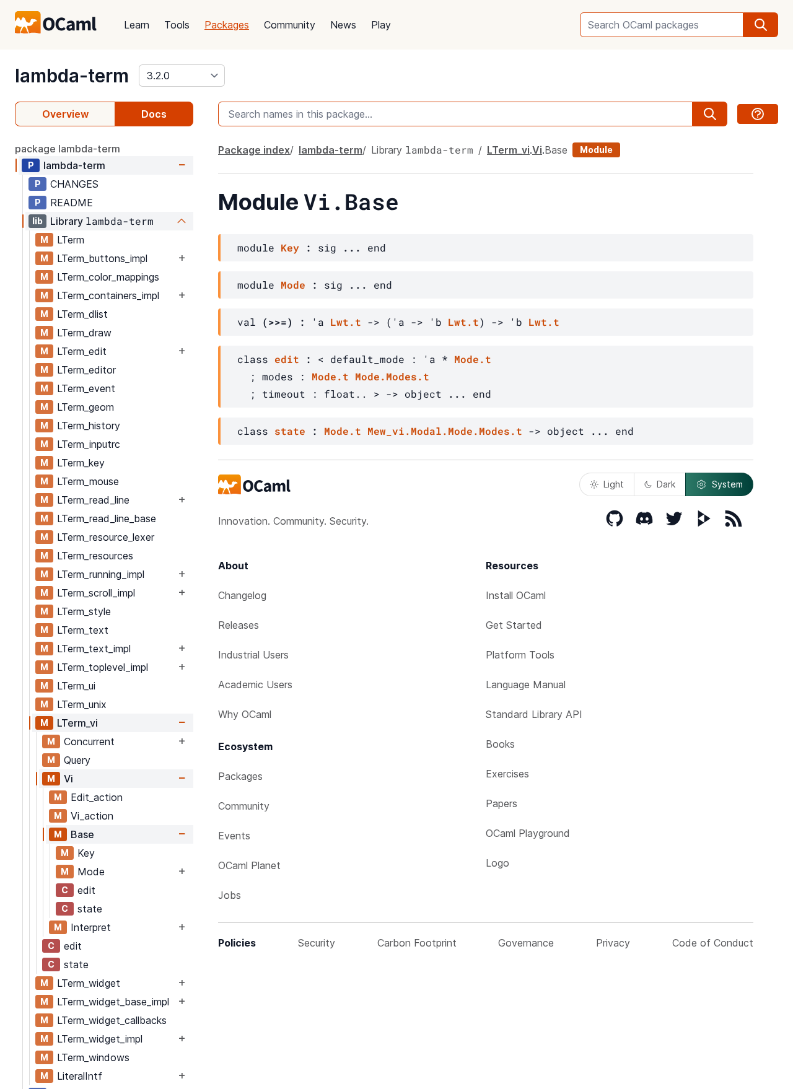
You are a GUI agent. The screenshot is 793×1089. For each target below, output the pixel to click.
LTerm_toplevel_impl (102, 667)
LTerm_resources (95, 555)
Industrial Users (253, 655)
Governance (526, 943)
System (727, 484)
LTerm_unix (82, 704)
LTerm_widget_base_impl (113, 1001)
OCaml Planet (249, 865)
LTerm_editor (86, 370)
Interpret (91, 927)
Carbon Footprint (417, 943)
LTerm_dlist (82, 314)
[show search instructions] (757, 114)
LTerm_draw (84, 332)
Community (289, 25)
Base (82, 834)
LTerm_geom (85, 407)
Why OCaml (244, 714)
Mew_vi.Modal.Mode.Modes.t (444, 430)
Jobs (229, 895)
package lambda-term (67, 148)
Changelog (242, 595)
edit (86, 890)
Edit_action (97, 797)
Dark (666, 484)
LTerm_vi (77, 723)
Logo (497, 863)
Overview (65, 114)
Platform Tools (520, 655)
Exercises (507, 774)
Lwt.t (345, 321)
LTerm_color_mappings (108, 277)
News (343, 25)
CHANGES (74, 184)
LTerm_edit (82, 351)
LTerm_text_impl (94, 648)
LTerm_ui (76, 686)
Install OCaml (516, 595)
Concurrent (89, 741)
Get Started (514, 625)
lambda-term (72, 75)
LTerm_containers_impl (108, 295)
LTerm (70, 240)
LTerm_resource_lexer (105, 537)
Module (596, 149)
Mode (91, 871)
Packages (226, 25)
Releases (238, 625)
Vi (68, 778)
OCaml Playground (528, 833)
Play (381, 25)
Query (77, 760)
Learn (136, 25)
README (71, 202)
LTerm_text (82, 630)
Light (613, 484)
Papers (501, 803)
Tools (177, 25)
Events (234, 835)
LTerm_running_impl (100, 574)
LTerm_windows (93, 1057)
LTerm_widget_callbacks (112, 1020)
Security (316, 943)
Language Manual (526, 684)
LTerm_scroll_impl (96, 593)
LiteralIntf (79, 1076)
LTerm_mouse (88, 481)
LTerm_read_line (93, 500)
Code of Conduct (712, 943)
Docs (154, 114)
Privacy (613, 943)
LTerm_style (84, 611)
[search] (760, 24)
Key (86, 853)
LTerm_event (86, 388)
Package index (254, 150)
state (89, 909)
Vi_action (92, 816)
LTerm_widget (88, 983)
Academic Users (255, 684)
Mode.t (472, 358)
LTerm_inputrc (88, 444)
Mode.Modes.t (392, 376)
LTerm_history (88, 425)
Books (500, 744)
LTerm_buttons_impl (102, 258)
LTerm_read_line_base (106, 518)
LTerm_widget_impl (99, 1039)
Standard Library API (534, 714)
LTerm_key (81, 463)
